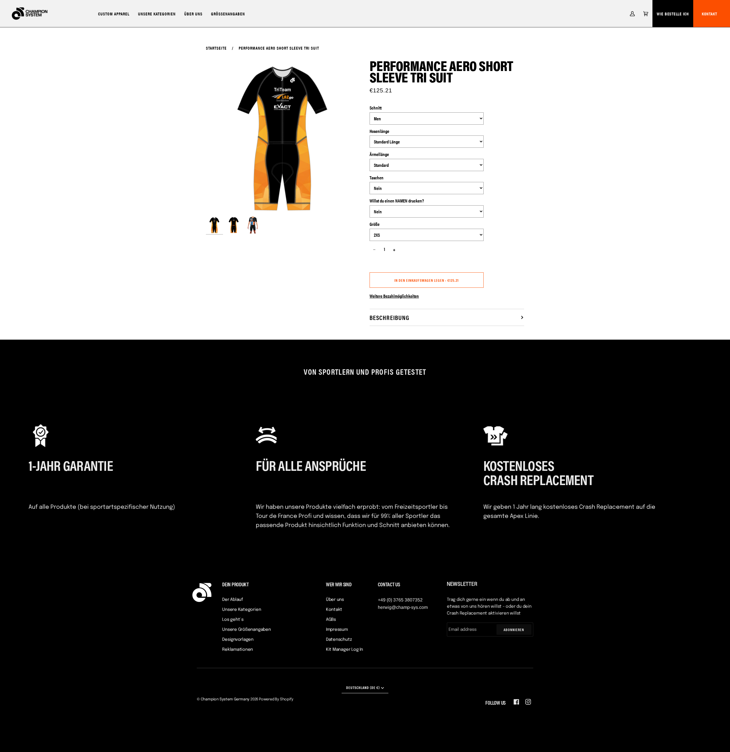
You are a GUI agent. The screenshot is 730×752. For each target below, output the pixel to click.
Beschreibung (389, 317)
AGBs (331, 619)
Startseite (216, 48)
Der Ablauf (232, 599)
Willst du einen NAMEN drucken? (397, 200)
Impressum (337, 629)
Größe (375, 224)
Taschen (377, 177)
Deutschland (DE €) (363, 687)
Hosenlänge (379, 131)
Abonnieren (514, 629)
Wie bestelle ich (673, 14)
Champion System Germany (225, 699)
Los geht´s (233, 619)
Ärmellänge (379, 154)
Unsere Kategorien (241, 609)
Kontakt (709, 14)
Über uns (335, 599)
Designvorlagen (238, 639)
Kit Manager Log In (344, 649)
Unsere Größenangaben (246, 629)
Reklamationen (237, 649)
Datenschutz (339, 639)
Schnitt (376, 107)
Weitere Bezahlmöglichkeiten (394, 296)
